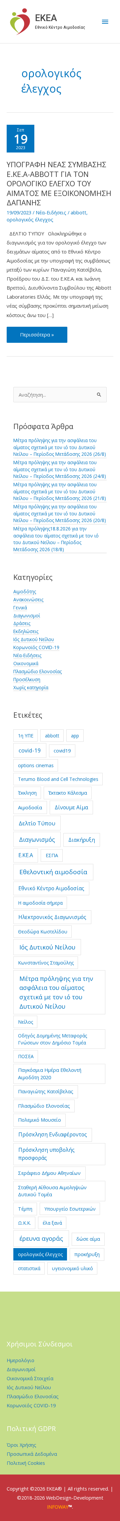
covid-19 (30, 750)
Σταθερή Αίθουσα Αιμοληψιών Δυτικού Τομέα (52, 1191)
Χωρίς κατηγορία (30, 687)
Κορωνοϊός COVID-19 (36, 647)
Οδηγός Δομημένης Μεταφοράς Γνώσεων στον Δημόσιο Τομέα (52, 1039)
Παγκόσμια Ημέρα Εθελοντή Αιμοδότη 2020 (49, 1074)
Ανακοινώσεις (28, 599)
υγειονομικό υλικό (72, 1268)
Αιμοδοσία (30, 807)
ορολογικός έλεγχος (30, 219)
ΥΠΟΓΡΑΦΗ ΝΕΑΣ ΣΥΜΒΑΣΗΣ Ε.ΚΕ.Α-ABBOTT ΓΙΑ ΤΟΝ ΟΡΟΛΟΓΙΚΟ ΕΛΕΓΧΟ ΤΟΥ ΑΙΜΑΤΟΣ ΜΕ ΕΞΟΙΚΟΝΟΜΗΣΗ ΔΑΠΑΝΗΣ (59, 183)
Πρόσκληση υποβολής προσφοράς (46, 1153)
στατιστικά (29, 1268)
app (75, 735)
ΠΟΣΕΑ (26, 1056)
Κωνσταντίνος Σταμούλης (46, 962)
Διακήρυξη (81, 839)
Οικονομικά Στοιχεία (30, 1378)
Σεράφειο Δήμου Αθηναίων (49, 1173)
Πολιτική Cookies (26, 1462)
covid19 (62, 750)
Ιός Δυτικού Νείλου (33, 639)
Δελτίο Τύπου (37, 823)
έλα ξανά (52, 1223)
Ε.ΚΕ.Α (25, 855)
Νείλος (25, 1022)
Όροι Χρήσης (21, 1444)
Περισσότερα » (39, 336)
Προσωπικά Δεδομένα (32, 1453)
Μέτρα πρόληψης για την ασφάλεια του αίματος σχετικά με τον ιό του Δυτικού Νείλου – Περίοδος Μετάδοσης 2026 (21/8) (59, 491)
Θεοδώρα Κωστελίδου (42, 931)
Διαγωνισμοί (26, 615)
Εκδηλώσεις (25, 631)
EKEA (46, 18)
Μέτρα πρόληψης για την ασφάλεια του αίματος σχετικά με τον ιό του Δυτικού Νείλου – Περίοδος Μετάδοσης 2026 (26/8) (59, 447)
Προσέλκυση (26, 679)
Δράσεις (21, 623)
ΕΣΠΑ (52, 855)
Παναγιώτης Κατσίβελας (45, 1091)
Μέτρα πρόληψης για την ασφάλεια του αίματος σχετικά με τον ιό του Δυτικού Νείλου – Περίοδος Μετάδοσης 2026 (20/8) (59, 513)
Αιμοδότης (24, 591)
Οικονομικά (25, 663)
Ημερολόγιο (20, 1360)
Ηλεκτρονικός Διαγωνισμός (52, 917)
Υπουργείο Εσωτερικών (70, 1209)
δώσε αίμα (88, 1238)
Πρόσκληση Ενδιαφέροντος (52, 1134)
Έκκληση (27, 793)
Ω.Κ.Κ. (24, 1223)
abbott (78, 212)
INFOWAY (57, 1506)
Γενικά (20, 607)
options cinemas (36, 765)
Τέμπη (25, 1208)
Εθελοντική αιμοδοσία (53, 872)
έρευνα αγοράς (41, 1238)
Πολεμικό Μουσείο (39, 1119)
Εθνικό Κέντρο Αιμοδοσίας (51, 888)
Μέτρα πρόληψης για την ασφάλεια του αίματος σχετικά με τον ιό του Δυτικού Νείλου (56, 992)
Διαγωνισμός (37, 839)
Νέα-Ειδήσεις (51, 212)
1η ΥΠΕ (25, 735)
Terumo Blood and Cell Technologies (58, 779)
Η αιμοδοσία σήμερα (40, 903)
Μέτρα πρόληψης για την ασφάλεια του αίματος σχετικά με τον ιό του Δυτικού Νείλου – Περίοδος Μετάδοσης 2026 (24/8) (59, 469)
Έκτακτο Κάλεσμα (67, 792)
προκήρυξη (87, 1254)
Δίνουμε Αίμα (71, 807)
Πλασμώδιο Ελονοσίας (37, 671)
